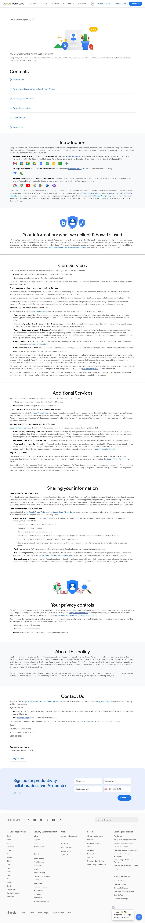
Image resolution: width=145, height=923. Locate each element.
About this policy (20, 118)
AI (63, 4)
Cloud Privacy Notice (43, 311)
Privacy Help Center (102, 702)
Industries (55, 4)
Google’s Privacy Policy (39, 413)
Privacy (23, 913)
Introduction (18, 79)
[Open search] (93, 4)
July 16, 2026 (18, 758)
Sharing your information (23, 99)
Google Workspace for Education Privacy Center (41, 702)
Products (43, 4)
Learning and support (123, 832)
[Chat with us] (139, 917)
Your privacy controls (22, 108)
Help (70, 913)
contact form (85, 721)
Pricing (70, 4)
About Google (43, 913)
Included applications (16, 832)
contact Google (23, 718)
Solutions (32, 4)
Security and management (45, 832)
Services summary (75, 169)
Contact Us (18, 127)
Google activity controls (78, 613)
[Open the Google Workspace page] (14, 3)
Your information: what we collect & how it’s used (34, 89)
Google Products (58, 913)
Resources (82, 4)
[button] (139, 917)
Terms (32, 913)
